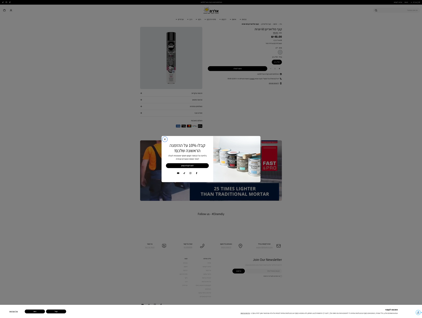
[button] (418, 312)
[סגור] (165, 139)
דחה (34, 311)
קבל (56, 311)
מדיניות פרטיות (245, 313)
